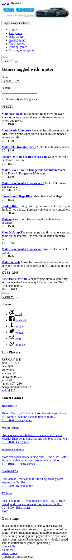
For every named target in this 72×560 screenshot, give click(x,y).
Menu (16, 23)
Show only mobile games (21, 99)
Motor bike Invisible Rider (19, 147)
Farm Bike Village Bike (17, 196)
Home (13, 29)
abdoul (6, 390)
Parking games (18, 47)
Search (6, 87)
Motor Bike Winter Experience (22, 249)
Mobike (7, 219)
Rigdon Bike (10, 206)
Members (7, 549)
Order (5, 77)
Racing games (17, 40)
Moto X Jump (11, 232)
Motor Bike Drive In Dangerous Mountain (29, 170)
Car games (15, 33)
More (5, 511)
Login (5, 3)
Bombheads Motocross (16, 130)
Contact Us (8, 546)
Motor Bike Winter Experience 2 (23, 183)
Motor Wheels (11, 262)
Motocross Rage (12, 113)
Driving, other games (22, 50)
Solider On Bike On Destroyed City (24, 156)
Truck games (17, 43)
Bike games (16, 36)
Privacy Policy (10, 553)
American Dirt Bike (14, 278)
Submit (7, 107)
